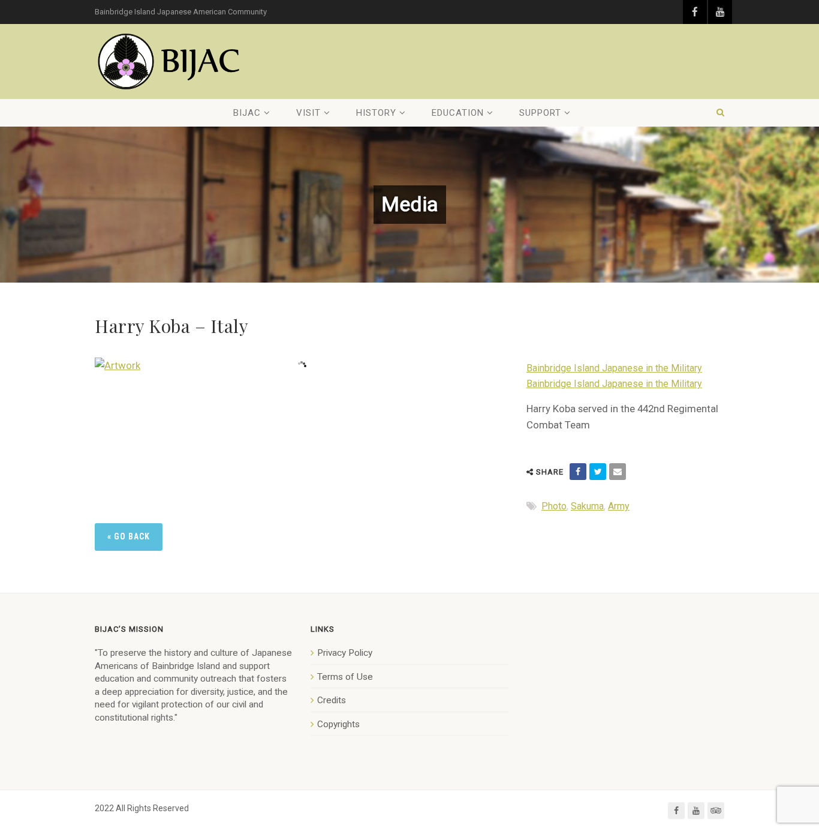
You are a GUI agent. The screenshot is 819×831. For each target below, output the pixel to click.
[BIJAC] (170, 61)
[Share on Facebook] (578, 471)
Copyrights (338, 724)
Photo (554, 506)
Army (619, 506)
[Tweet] (597, 471)
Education (458, 112)
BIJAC (247, 112)
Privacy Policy (344, 652)
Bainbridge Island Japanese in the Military (614, 368)
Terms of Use (345, 676)
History (376, 112)
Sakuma (587, 506)
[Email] (617, 471)
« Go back (128, 536)
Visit (308, 112)
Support (540, 112)
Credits (331, 700)
